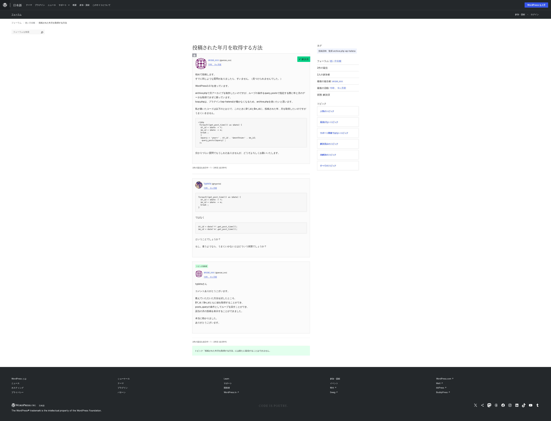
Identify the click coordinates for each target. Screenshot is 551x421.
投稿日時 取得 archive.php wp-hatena (337, 51)
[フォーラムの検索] (42, 32)
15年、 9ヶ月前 (214, 64)
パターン (122, 392)
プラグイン (123, 387)
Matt (439, 383)
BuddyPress (443, 392)
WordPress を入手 (536, 5)
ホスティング (17, 387)
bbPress (441, 387)
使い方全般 (30, 22)
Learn (226, 378)
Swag (334, 392)
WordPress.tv (231, 392)
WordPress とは (18, 378)
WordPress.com (445, 378)
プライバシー (17, 392)
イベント (334, 383)
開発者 (227, 387)
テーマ (121, 383)
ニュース (15, 383)
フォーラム (16, 14)
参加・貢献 (335, 378)
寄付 (333, 387)
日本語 (41, 405)
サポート (228, 383)
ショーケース (124, 378)
